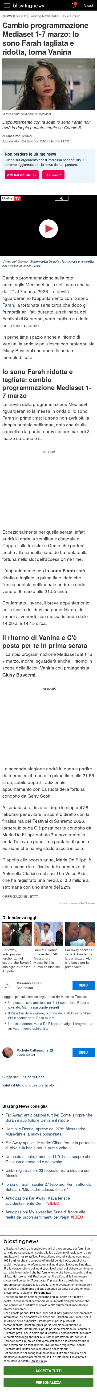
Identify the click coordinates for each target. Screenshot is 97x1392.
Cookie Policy (38, 1361)
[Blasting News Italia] (28, 5)
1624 (7, 1260)
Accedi (88, 5)
